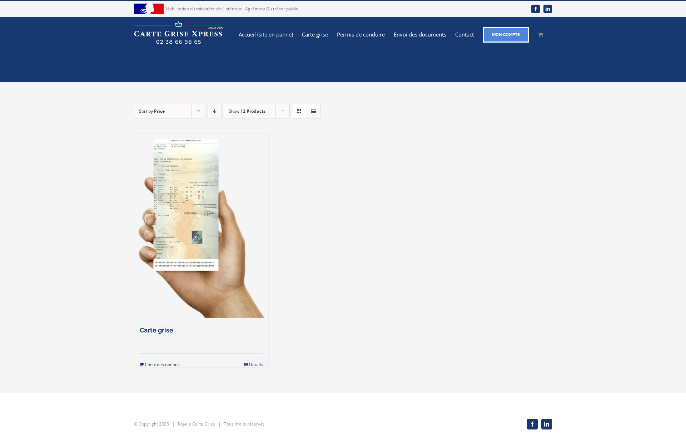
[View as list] (313, 111)
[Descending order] (215, 111)
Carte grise (156, 330)
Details (256, 364)
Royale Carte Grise (196, 424)
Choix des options (162, 364)
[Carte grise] (201, 226)
